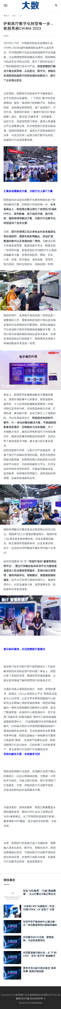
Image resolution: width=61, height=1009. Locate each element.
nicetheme (37, 1002)
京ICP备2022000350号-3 (33, 998)
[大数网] (30, 5)
